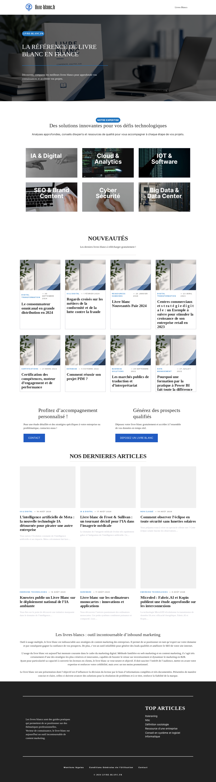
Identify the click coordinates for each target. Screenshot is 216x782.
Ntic (147, 720)
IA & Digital (73, 294)
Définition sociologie (157, 724)
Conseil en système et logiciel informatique (162, 734)
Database (72, 369)
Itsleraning (151, 716)
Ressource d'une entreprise (161, 728)
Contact (143, 767)
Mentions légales (74, 767)
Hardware (86, 592)
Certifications (29, 369)
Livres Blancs (181, 7)
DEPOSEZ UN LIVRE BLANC (136, 437)
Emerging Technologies (33, 592)
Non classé (147, 512)
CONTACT (34, 437)
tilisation (111, 767)
